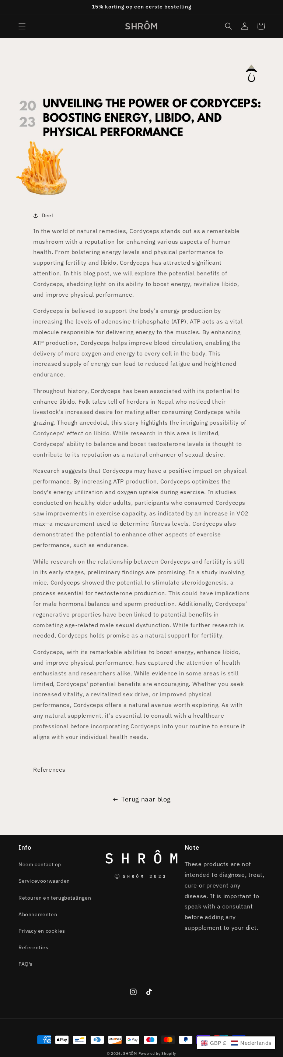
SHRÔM (130, 1053)
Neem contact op (39, 864)
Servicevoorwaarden (44, 881)
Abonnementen (37, 914)
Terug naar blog (146, 799)
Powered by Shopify (158, 1053)
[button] (22, 26)
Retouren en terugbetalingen (54, 897)
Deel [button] (47, 215)
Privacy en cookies (41, 931)
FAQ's (25, 964)
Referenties (33, 947)
